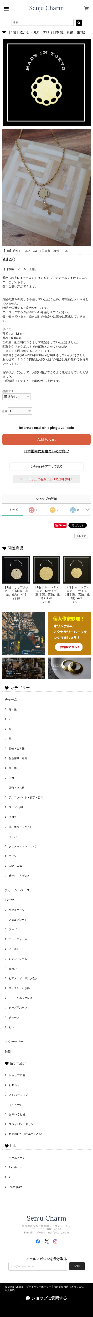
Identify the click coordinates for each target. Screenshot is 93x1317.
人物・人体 (15, 866)
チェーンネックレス (20, 998)
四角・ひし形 (17, 787)
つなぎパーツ (17, 909)
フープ (13, 929)
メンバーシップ (18, 1094)
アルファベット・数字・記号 (26, 797)
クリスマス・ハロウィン (23, 846)
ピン (11, 1027)
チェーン (14, 1017)
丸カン (13, 968)
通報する (81, 536)
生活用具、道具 (18, 758)
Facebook (15, 1167)
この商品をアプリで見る (46, 466)
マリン (13, 836)
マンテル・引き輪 (19, 988)
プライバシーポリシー (22, 1124)
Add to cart (46, 439)
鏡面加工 (8, 391)
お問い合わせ (17, 1114)
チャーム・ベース (17, 890)
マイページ (15, 1104)
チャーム (11, 699)
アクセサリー (14, 1041)
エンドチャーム (18, 939)
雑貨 (8, 1051)
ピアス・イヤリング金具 (23, 978)
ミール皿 (14, 949)
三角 (11, 778)
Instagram (15, 1187)
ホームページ (17, 1157)
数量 (4, 411)
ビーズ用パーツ (18, 1007)
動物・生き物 (17, 748)
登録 (77, 1266)
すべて (13, 509)
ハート (13, 719)
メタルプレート (18, 919)
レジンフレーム (18, 958)
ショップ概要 (17, 1075)
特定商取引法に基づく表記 (25, 1134)
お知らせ (14, 1085)
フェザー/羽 (16, 807)
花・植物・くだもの (20, 826)
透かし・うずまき (19, 875)
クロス (13, 817)
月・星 (13, 709)
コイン (13, 856)
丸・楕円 (14, 768)
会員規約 (10, 1290)
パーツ (9, 900)
